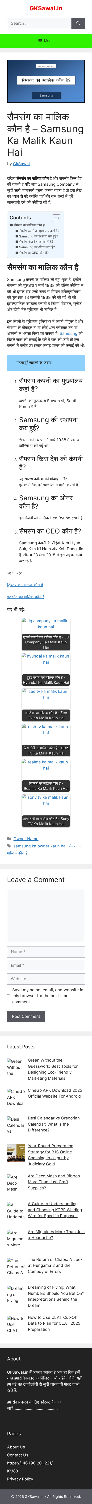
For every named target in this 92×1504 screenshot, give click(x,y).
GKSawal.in (46, 8)
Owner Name (25, 838)
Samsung (68, 333)
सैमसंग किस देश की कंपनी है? (36, 242)
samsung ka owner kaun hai (40, 846)
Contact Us (17, 1455)
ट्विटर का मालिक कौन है (25, 584)
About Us (16, 1447)
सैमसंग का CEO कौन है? (34, 253)
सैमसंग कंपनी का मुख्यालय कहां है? (39, 231)
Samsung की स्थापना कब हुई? (38, 236)
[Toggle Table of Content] (54, 218)
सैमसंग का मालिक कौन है (29, 225)
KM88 (12, 1471)
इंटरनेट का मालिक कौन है (25, 596)
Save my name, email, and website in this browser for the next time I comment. (47, 995)
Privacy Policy (20, 1479)
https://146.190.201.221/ (30, 1463)
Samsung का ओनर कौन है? (37, 247)
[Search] (78, 23)
